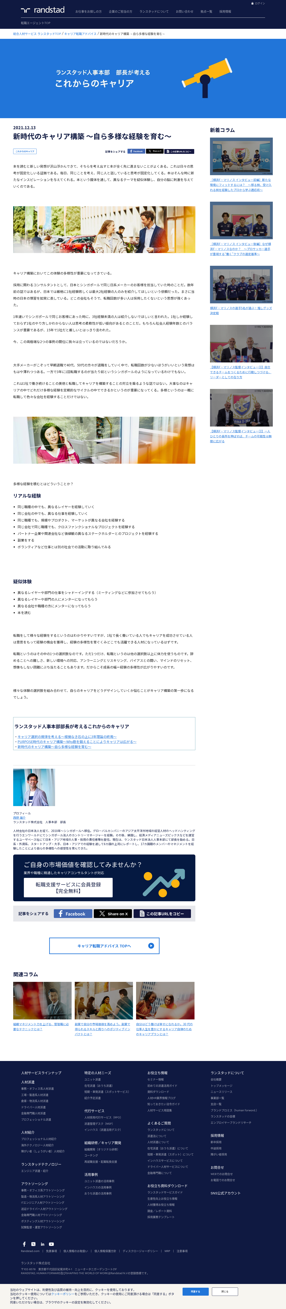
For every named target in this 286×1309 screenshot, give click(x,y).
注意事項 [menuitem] (182, 1251)
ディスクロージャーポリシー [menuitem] (140, 1251)
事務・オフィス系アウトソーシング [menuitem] (43, 1190)
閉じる (225, 1291)
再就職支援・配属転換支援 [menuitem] (100, 1161)
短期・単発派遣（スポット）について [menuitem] (170, 1154)
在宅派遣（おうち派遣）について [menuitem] (167, 1148)
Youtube (51, 1244)
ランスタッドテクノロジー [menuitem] (41, 1164)
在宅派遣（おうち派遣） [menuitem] (99, 1085)
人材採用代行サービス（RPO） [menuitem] (103, 1117)
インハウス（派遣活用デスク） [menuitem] (103, 1129)
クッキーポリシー (63, 1294)
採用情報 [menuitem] (225, 11)
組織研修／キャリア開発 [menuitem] (102, 1143)
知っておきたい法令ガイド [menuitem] (163, 1104)
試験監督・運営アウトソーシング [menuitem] (41, 1227)
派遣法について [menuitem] (156, 1136)
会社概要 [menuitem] (216, 1079)
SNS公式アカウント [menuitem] (226, 1193)
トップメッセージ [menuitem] (221, 1085)
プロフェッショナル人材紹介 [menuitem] (39, 1139)
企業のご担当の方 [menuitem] (120, 11)
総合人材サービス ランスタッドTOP (37, 33)
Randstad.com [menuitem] (30, 1251)
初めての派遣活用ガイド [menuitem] (162, 1085)
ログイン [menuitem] (260, 3)
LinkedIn (42, 1244)
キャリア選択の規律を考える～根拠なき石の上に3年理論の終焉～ (67, 736)
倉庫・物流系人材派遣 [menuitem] (34, 1101)
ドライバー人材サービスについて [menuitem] (167, 1166)
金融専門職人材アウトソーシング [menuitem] (41, 1215)
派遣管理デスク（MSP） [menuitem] (99, 1123)
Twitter (33, 1244)
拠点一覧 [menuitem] (206, 11)
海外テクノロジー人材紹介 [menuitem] (37, 1145)
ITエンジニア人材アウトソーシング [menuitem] (42, 1202)
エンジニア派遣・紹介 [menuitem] (34, 1170)
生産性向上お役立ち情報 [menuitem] (162, 1198)
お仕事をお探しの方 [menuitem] (88, 11)
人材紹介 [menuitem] (28, 1132)
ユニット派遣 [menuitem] (92, 1079)
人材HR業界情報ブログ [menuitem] (161, 1098)
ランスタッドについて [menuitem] (154, 11)
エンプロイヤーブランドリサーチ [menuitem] (231, 1122)
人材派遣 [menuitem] (28, 1082)
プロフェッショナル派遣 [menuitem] (36, 1119)
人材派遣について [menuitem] (158, 1142)
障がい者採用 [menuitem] (219, 1154)
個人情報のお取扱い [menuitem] (75, 1251)
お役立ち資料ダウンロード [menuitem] (167, 1186)
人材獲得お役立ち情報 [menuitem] (161, 1204)
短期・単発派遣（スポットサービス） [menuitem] (107, 1091)
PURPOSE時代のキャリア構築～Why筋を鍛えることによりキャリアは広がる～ (77, 741)
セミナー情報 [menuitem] (155, 1079)
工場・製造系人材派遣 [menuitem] (34, 1094)
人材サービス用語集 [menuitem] (159, 1110)
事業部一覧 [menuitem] (217, 1098)
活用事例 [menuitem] (91, 1174)
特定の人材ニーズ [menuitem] (97, 1073)
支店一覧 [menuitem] (216, 1104)
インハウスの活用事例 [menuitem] (98, 1187)
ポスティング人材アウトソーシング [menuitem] (43, 1221)
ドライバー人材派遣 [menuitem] (33, 1107)
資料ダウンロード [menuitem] (158, 1091)
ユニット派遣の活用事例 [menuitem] (99, 1181)
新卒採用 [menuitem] (216, 1142)
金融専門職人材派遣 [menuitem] (33, 1113)
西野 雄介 (19, 817)
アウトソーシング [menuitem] (34, 1184)
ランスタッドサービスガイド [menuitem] (165, 1192)
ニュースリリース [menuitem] (221, 1091)
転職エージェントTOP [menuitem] (35, 23)
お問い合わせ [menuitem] (184, 11)
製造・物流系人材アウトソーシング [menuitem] (43, 1196)
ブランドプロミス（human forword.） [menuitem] (235, 1110)
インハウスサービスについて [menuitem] (165, 1160)
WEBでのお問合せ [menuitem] (222, 1174)
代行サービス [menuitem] (94, 1111)
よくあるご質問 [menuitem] (159, 1123)
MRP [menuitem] (167, 1251)
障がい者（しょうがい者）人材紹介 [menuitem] (43, 1151)
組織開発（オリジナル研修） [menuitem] (102, 1149)
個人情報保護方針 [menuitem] (105, 1251)
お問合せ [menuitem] (217, 1167)
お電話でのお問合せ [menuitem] (223, 1180)
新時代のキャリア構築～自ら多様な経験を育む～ (54, 746)
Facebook (24, 1244)
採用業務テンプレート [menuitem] (161, 1217)
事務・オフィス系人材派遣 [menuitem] (37, 1088)
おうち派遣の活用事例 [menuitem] (98, 1193)
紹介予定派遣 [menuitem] (92, 1098)
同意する (195, 1291)
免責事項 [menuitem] (51, 1251)
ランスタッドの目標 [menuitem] (223, 1116)
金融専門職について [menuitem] (159, 1173)
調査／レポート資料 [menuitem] (159, 1211)
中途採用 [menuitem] (216, 1148)
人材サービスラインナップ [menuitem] (41, 1073)
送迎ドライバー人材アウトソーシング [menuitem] (44, 1208)
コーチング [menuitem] (91, 1155)
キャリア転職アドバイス (80, 33)
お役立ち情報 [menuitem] (157, 1073)
